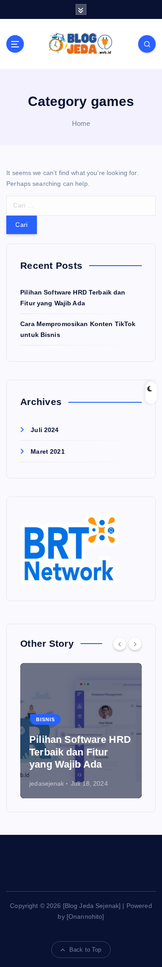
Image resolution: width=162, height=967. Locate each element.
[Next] (135, 643)
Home (81, 123)
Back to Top (85, 949)
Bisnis (45, 719)
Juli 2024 (44, 429)
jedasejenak (46, 783)
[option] (81, 730)
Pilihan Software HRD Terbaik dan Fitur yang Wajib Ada (80, 752)
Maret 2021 (47, 451)
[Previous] (119, 643)
